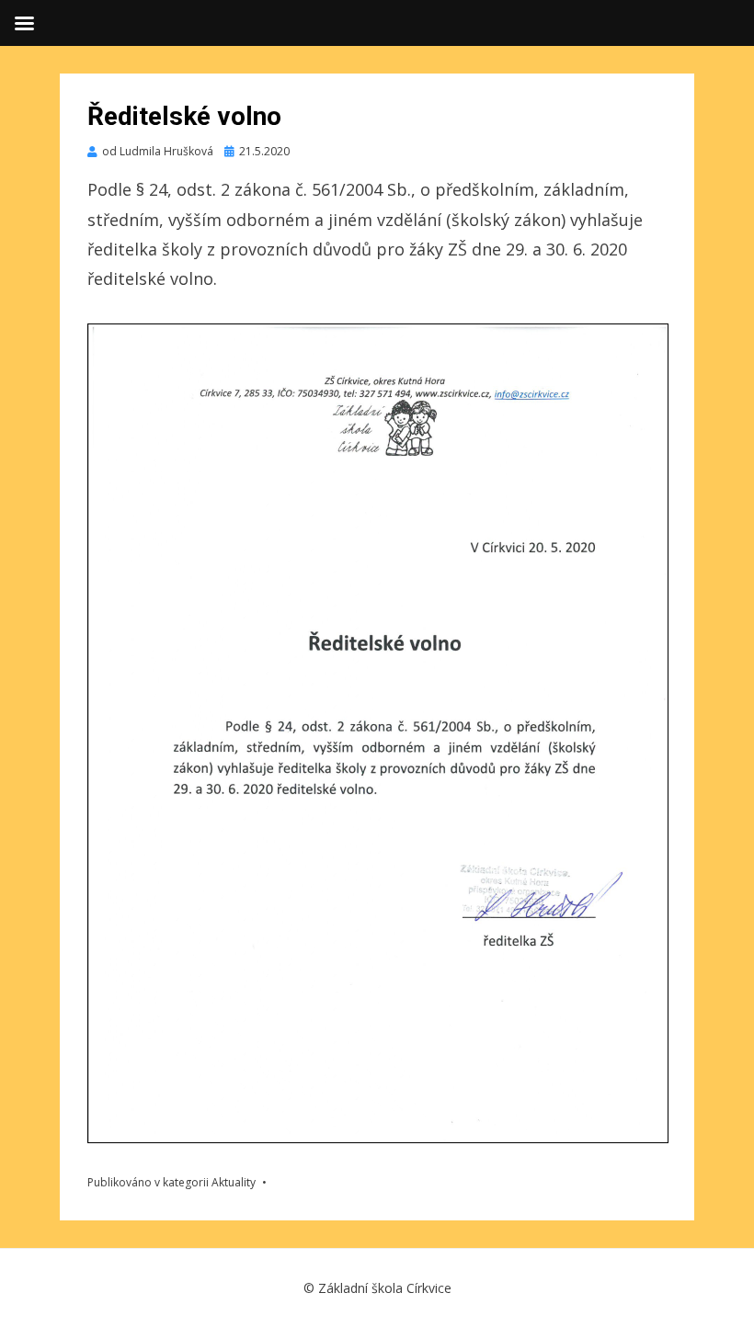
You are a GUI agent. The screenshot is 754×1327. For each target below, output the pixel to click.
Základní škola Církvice (384, 1288)
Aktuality (233, 1182)
